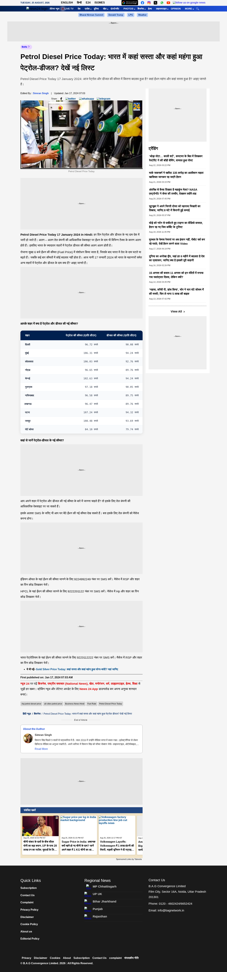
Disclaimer (27, 917)
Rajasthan (100, 916)
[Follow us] (189, 2)
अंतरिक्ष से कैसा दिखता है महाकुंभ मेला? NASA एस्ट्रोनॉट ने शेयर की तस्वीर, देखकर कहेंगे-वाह (173, 191)
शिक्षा (134, 683)
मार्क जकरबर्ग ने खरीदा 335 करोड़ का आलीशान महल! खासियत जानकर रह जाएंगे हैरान (176, 175)
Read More (41, 749)
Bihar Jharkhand (104, 901)
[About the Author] (28, 738)
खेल (104, 8)
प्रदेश (87, 8)
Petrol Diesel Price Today (110, 704)
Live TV (69, 8)
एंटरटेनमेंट (115, 8)
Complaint (26, 902)
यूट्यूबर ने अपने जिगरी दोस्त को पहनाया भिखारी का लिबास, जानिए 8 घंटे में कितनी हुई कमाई (174, 208)
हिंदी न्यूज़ (27, 713)
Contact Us (27, 895)
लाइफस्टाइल (161, 8)
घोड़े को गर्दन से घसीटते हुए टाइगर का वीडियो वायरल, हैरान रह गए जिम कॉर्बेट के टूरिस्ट (176, 225)
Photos (128, 8)
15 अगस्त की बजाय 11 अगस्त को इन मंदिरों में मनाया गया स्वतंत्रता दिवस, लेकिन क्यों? (176, 275)
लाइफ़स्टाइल (117, 683)
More (188, 8)
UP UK (97, 894)
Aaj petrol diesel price (31, 704)
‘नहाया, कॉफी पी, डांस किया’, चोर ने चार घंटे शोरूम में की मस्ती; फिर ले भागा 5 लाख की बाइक (176, 291)
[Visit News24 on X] (155, 3)
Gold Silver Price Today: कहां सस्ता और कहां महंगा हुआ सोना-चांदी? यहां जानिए (77, 669)
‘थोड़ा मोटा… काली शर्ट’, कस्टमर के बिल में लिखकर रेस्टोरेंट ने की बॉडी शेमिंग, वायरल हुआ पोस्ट (175, 158)
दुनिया (96, 8)
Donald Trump (116, 15)
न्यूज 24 (25, 683)
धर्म (107, 683)
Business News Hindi (74, 704)
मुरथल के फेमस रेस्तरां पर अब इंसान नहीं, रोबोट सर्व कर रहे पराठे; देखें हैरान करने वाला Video (177, 241)
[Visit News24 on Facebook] (142, 3)
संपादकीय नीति (131, 958)
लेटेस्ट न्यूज (54, 8)
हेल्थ (150, 8)
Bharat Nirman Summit (91, 15)
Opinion (176, 8)
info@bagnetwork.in (171, 910)
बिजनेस (141, 8)
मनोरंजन (99, 683)
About (67, 958)
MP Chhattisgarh (104, 886)
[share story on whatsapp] (86, 98)
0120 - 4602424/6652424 (175, 903)
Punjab (98, 909)
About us (26, 931)
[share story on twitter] (70, 98)
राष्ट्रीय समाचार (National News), (68, 683)
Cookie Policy (29, 924)
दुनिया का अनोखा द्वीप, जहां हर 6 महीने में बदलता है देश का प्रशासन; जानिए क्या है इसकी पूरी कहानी (177, 258)
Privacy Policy (29, 909)
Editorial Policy (29, 938)
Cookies (55, 958)
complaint (115, 958)
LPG (130, 15)
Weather (142, 15)
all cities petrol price (53, 704)
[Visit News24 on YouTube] (168, 3)
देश (79, 8)
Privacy (26, 958)
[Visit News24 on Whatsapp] (162, 3)
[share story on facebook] (61, 98)
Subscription (28, 888)
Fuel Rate (91, 704)
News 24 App (89, 689)
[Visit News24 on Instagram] (149, 3)
